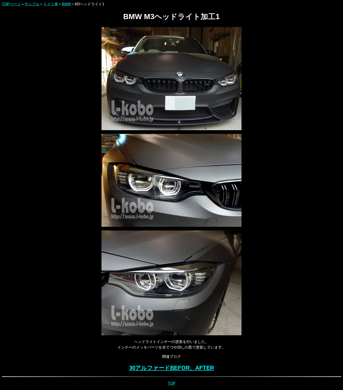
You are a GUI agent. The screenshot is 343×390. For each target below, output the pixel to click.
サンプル (31, 4)
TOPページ (11, 4)
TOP (171, 383)
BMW (66, 4)
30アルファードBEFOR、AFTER (171, 368)
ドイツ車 (50, 4)
